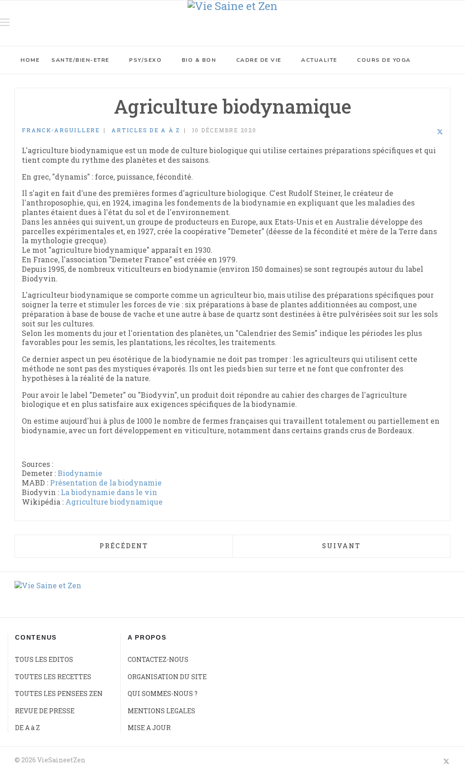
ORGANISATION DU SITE (167, 676)
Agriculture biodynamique (114, 501)
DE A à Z (27, 727)
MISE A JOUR (149, 727)
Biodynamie (80, 473)
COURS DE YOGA (384, 60)
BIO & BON (199, 60)
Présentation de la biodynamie (106, 482)
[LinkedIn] (427, 131)
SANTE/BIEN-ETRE (80, 60)
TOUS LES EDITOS (44, 659)
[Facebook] (416, 131)
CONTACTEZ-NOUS (158, 659)
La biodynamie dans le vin (109, 492)
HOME (30, 60)
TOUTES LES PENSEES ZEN (59, 693)
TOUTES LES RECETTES (53, 676)
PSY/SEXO (145, 60)
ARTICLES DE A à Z (145, 130)
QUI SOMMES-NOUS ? (163, 693)
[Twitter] (440, 131)
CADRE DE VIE (259, 60)
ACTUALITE (319, 60)
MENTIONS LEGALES (161, 710)
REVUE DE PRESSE (44, 710)
